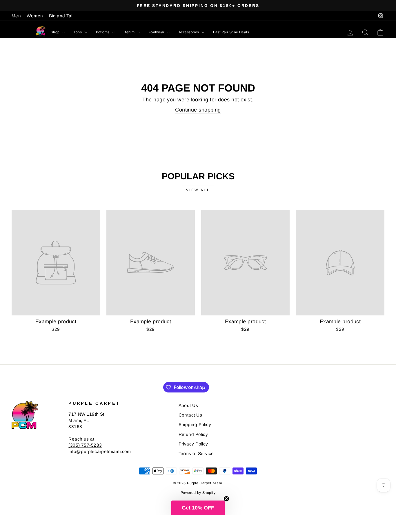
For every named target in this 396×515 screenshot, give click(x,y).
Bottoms (103, 32)
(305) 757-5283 (85, 445)
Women (35, 15)
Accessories (189, 32)
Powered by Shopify (198, 493)
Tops (78, 32)
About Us (188, 405)
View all (198, 190)
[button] (198, 508)
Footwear (157, 32)
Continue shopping (198, 110)
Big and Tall (61, 15)
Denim (129, 32)
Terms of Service (196, 453)
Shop (56, 32)
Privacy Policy (193, 443)
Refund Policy (193, 434)
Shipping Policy (195, 424)
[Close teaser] (226, 499)
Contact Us (190, 414)
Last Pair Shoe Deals (231, 32)
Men (16, 15)
